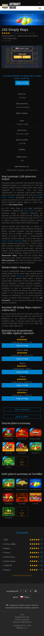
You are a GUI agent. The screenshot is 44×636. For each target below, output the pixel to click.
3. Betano (6, 548)
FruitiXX (6, 462)
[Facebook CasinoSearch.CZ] (21, 591)
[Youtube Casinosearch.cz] (35, 591)
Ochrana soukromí (22, 619)
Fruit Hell (35, 500)
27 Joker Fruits (7, 434)
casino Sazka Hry (30, 210)
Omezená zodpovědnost (22, 622)
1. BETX (5, 539)
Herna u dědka (22, 350)
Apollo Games (22, 390)
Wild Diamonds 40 (22, 484)
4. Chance (6, 552)
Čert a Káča (22, 500)
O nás (22, 614)
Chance (22, 376)
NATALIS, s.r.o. (22, 628)
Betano (22, 363)
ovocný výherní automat (11, 241)
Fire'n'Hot (7, 448)
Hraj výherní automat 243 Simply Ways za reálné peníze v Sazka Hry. (22, 79)
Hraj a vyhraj (22, 345)
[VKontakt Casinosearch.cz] (26, 591)
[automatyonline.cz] (11, 5)
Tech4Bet (7, 41)
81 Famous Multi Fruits (35, 434)
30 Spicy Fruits (21, 434)
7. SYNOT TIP (7, 565)
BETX (22, 337)
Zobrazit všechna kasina (22, 575)
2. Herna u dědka (9, 544)
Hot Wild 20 (8, 514)
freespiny (20, 276)
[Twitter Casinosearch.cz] (30, 591)
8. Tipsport (6, 570)
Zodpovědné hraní (22, 617)
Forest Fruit (34, 448)
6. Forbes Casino (8, 561)
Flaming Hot (21, 448)
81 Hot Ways (8, 500)
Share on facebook (22, 409)
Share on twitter (22, 417)
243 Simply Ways (35, 486)
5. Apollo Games (8, 557)
